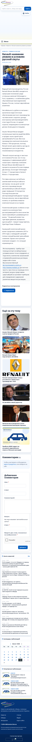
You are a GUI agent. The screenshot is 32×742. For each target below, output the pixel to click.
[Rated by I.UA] (18, 739)
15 (24, 654)
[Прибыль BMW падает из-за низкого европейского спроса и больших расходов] (16, 436)
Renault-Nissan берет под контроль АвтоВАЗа (10, 355)
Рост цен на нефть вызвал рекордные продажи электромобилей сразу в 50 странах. (18, 692)
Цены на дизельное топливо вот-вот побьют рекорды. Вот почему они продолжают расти (15, 619)
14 (20, 654)
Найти (28, 9)
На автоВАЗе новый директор (12, 402)
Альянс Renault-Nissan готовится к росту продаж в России (13, 333)
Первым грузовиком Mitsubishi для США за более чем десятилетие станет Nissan (14, 625)
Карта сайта (20, 720)
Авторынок (4, 720)
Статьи (19, 715)
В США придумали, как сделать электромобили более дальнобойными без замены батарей (15, 583)
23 (28, 657)
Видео (19, 718)
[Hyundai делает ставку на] (6, 675)
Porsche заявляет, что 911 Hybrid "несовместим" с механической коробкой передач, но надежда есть (14, 605)
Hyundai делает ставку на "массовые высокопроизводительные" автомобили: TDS (15, 612)
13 (16, 654)
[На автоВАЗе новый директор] (16, 392)
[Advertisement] (16, 28)
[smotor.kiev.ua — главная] (7, 3)
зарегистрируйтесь (10, 464)
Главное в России (14, 51)
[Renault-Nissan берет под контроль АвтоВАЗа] (16, 344)
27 (16, 660)
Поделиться (9, 290)
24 (4, 660)
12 (12, 654)
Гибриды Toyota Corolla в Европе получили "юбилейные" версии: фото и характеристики (15, 597)
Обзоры (3, 718)
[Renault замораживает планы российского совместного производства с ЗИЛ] (16, 367)
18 (8, 657)
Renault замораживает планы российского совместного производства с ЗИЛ (12, 379)
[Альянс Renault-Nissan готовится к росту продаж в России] (16, 321)
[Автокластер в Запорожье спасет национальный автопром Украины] (16, 413)
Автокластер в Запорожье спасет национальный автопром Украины (14, 424)
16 (28, 654)
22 (24, 657)
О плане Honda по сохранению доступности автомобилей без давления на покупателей (15, 632)
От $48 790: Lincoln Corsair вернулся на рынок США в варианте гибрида (15, 590)
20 (16, 657)
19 (12, 657)
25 (8, 660)
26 (12, 660)
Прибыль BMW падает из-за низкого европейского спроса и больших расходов (11, 448)
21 (20, 657)
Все (29, 556)
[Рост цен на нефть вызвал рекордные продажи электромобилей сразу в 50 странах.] (6, 691)
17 (4, 657)
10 (4, 654)
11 (8, 654)
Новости (5, 51)
